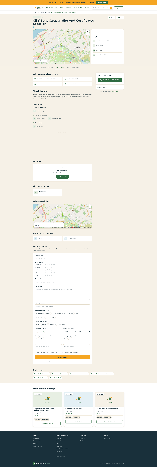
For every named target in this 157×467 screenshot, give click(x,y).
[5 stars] (47, 258)
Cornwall (59, 438)
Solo (77, 313)
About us (82, 438)
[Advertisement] (62, 144)
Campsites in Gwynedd (40, 373)
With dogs (51, 317)
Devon (58, 443)
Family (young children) (43, 313)
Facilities (43, 67)
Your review (38, 286)
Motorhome (53, 324)
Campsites (49, 7)
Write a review (62, 176)
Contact (82, 441)
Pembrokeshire (61, 456)
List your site (119, 8)
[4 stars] (45, 258)
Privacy (118, 463)
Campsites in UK (54, 377)
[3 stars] (42, 258)
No (42, 338)
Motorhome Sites (78, 7)
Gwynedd (47, 12)
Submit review (62, 357)
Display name (39, 343)
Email (64, 343)
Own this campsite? (110, 91)
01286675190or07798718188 (111, 80)
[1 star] (36, 258)
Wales (42, 12)
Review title (38, 278)
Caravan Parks (59, 7)
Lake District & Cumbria (63, 449)
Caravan (44, 324)
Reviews (50, 67)
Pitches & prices (60, 67)
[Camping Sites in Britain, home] (39, 8)
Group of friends (40, 317)
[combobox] (102, 8)
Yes (37, 338)
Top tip (40, 303)
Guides (87, 7)
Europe (34, 12)
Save (112, 17)
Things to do (75, 67)
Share (121, 17)
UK (38, 12)
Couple (71, 313)
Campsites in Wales (39, 377)
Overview (36, 67)
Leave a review (102, 2)
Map (68, 67)
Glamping (68, 7)
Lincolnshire (60, 451)
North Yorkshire (61, 441)
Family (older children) (59, 313)
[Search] (111, 8)
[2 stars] (39, 258)
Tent (37, 324)
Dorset (58, 454)
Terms (122, 463)
